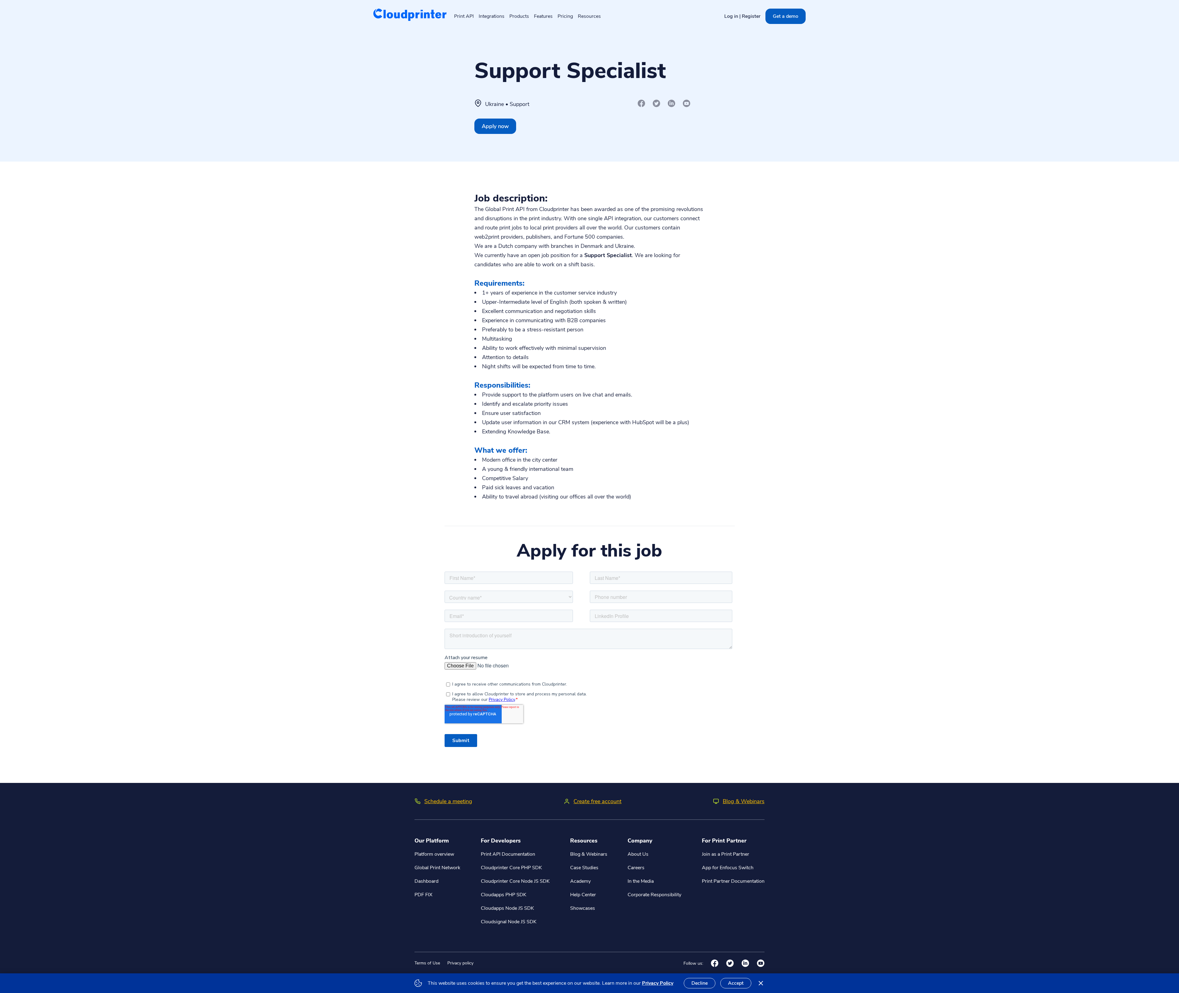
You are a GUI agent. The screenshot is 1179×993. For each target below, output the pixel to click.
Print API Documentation (508, 854)
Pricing (565, 16)
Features (543, 16)
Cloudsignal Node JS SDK (508, 921)
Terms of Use (427, 963)
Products (519, 16)
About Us (638, 854)
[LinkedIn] (671, 103)
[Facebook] (641, 103)
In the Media (641, 881)
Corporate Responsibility (654, 894)
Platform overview (434, 854)
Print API (464, 16)
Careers (636, 867)
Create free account (597, 801)
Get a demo (785, 16)
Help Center (583, 894)
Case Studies (584, 867)
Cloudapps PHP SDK (503, 894)
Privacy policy (460, 963)
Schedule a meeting (448, 801)
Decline (699, 983)
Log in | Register (742, 16)
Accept (736, 983)
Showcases (582, 908)
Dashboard (426, 881)
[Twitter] (656, 103)
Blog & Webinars (744, 801)
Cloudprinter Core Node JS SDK (515, 881)
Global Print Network (437, 867)
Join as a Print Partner (725, 854)
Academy (580, 881)
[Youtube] (687, 103)
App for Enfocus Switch (727, 867)
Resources (589, 16)
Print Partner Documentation (733, 881)
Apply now (495, 126)
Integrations (491, 16)
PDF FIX (423, 894)
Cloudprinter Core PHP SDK (511, 867)
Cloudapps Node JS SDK (507, 908)
